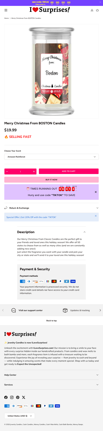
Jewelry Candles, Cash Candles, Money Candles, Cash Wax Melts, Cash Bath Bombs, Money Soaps (46, 424)
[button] (97, 10)
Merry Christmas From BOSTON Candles (26, 18)
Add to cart (68, 171)
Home (6, 18)
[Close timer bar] (100, 2)
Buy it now (51, 179)
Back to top (51, 320)
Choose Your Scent (12, 151)
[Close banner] (95, 192)
